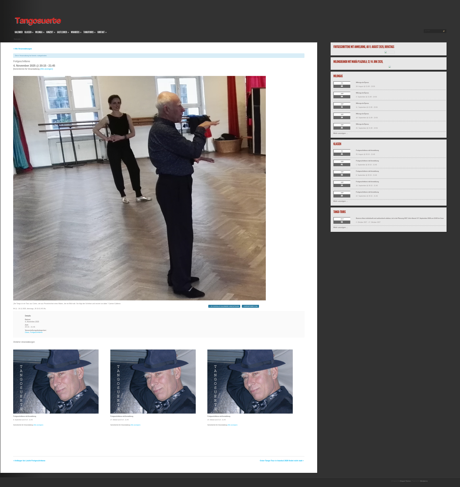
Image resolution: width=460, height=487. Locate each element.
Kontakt (102, 32)
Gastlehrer (63, 32)
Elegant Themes (405, 481)
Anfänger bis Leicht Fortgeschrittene (29, 461)
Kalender (19, 32)
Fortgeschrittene (36, 332)
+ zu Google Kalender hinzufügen (224, 306)
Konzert (50, 32)
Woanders (76, 32)
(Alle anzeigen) (46, 69)
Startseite (17, 39)
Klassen (29, 32)
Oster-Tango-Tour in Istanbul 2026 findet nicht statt (282, 461)
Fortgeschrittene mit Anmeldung (24, 416)
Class (27, 332)
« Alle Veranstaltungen (22, 49)
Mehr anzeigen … (340, 133)
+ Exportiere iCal (250, 306)
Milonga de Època (362, 82)
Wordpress (424, 481)
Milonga (39, 32)
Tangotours (89, 32)
